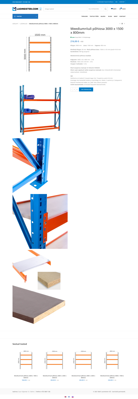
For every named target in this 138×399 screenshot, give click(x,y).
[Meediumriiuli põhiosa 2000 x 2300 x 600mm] (54, 360)
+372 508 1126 (26, 2)
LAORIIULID (23, 24)
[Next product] (124, 24)
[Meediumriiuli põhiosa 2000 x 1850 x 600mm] (26, 360)
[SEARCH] (105, 9)
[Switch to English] (65, 397)
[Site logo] (27, 9)
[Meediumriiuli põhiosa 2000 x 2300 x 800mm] (83, 360)
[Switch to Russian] (72, 397)
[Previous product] (120, 24)
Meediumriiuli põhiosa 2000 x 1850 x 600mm (26, 377)
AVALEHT (15, 24)
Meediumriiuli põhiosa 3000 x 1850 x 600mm (112, 377)
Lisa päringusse (86, 89)
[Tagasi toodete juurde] (122, 24)
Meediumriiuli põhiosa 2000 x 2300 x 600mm (54, 377)
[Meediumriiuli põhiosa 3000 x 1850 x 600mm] (112, 360)
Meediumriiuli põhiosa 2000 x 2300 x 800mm (83, 377)
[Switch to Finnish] (69, 397)
